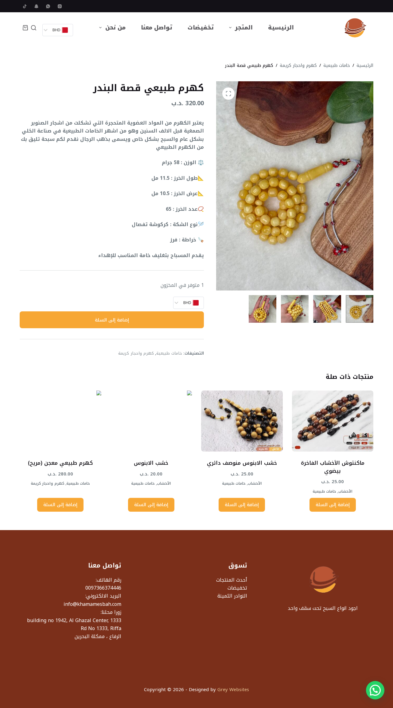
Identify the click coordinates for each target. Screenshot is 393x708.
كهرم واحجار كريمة (136, 353)
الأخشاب (345, 491)
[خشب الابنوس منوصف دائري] (242, 421)
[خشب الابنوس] (151, 421)
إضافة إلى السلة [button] (333, 504)
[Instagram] (60, 6)
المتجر (244, 27)
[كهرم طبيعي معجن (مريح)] (60, 421)
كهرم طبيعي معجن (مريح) (60, 463)
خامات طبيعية (169, 353)
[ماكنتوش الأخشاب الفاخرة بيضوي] (333, 421)
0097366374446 (103, 588)
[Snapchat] (36, 6)
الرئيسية (281, 27)
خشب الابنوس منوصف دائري (242, 463)
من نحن (115, 27)
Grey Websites (233, 689)
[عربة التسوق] (25, 27)
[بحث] (33, 27)
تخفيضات (201, 27)
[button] (375, 690)
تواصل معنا (156, 27)
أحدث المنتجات (231, 580)
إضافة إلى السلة (112, 320)
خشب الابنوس (151, 463)
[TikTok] (25, 6)
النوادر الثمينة (232, 596)
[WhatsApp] (48, 6)
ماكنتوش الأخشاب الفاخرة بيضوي (332, 467)
